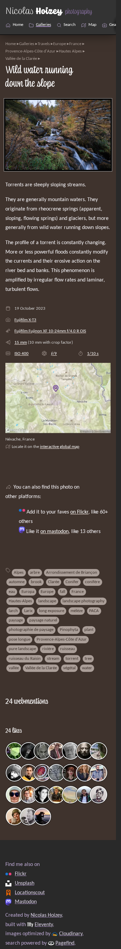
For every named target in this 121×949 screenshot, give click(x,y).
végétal (69, 668)
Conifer (72, 582)
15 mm (20, 342)
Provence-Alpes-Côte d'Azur (30, 51)
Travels (44, 44)
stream (53, 658)
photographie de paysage (31, 630)
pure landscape (22, 649)
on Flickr (79, 512)
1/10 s (92, 353)
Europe (59, 44)
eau (12, 592)
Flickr (21, 874)
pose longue (19, 639)
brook (36, 582)
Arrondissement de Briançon (71, 572)
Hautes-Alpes (20, 601)
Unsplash (24, 883)
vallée (14, 668)
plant (88, 630)
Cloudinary (70, 934)
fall (62, 592)
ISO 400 (21, 353)
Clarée (53, 582)
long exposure (51, 611)
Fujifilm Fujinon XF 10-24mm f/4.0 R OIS (50, 331)
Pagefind (64, 943)
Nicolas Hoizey (46, 915)
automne (17, 582)
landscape (47, 601)
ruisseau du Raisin (25, 658)
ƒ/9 (54, 353)
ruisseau (67, 649)
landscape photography (84, 601)
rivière (48, 649)
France (75, 44)
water (87, 668)
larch (13, 611)
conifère (92, 582)
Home (10, 44)
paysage (16, 620)
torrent (72, 658)
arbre (35, 572)
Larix (28, 611)
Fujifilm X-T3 (25, 320)
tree (88, 658)
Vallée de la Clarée (21, 58)
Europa (28, 592)
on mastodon (54, 531)
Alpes (19, 572)
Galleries (26, 44)
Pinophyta (69, 630)
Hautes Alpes (70, 51)
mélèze (77, 611)
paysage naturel (43, 620)
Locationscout (30, 892)
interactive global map (59, 447)
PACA (94, 611)
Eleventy (44, 924)
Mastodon (26, 902)
